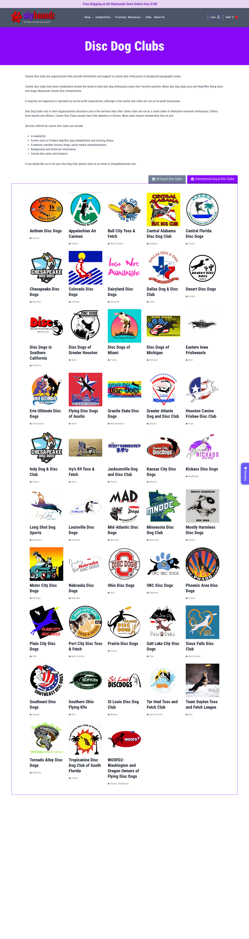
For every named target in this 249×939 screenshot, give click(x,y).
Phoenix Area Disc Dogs (202, 588)
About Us (159, 17)
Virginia (74, 243)
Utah (34, 656)
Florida (191, 243)
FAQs (148, 17)
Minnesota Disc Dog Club (160, 530)
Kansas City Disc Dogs (161, 471)
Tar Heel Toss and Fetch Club (162, 704)
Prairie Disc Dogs (123, 643)
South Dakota (194, 656)
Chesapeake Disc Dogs (44, 291)
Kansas (113, 651)
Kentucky (75, 540)
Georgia (152, 423)
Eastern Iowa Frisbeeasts (197, 350)
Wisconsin (114, 302)
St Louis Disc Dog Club (123, 704)
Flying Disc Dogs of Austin (83, 413)
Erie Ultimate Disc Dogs (45, 413)
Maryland (36, 302)
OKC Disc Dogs (160, 585)
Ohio (112, 592)
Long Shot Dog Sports (42, 530)
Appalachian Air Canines (82, 233)
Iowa (190, 360)
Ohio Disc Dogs (121, 585)
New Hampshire (117, 423)
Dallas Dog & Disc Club (162, 291)
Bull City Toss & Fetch (121, 233)
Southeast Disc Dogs (43, 704)
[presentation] (46, 209)
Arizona (35, 238)
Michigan (153, 360)
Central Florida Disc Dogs (198, 233)
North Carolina (116, 243)
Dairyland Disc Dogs (120, 291)
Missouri (153, 482)
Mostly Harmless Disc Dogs (200, 530)
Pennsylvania (38, 423)
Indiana (35, 482)
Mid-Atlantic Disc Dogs (123, 530)
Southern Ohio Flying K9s (81, 704)
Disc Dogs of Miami (119, 350)
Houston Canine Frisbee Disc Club (201, 413)
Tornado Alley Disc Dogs (46, 762)
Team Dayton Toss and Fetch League (202, 704)
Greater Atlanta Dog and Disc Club (163, 413)
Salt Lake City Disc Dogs (163, 646)
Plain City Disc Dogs (42, 646)
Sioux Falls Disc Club (200, 646)
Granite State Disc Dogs (123, 413)
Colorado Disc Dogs (81, 291)
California (36, 365)
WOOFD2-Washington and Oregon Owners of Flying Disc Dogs (123, 768)
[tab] (167, 179)
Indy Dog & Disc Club (44, 471)
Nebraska (75, 598)
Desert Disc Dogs (201, 289)
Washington (193, 476)
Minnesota (37, 540)
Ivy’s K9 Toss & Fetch (82, 471)
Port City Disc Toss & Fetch (85, 646)
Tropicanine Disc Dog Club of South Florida (85, 765)
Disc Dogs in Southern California (41, 353)
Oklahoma (153, 592)
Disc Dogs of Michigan (158, 350)
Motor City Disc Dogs (43, 588)
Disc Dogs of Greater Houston (83, 350)
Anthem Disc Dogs (46, 230)
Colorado (75, 302)
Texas (151, 302)
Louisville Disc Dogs (81, 530)
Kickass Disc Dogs (202, 469)
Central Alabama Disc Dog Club (161, 233)
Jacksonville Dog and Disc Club (123, 471)
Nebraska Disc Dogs (81, 588)
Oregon (113, 783)
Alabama (153, 243)
